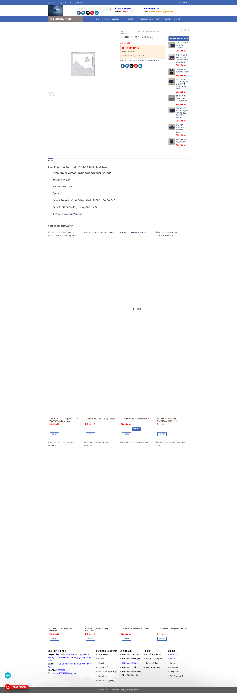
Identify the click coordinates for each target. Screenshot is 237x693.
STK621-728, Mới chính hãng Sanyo (136, 629)
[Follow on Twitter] (184, 2)
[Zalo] (7, 675)
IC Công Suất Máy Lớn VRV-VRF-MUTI (147, 60)
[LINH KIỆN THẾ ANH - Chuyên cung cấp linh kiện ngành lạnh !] (60, 10)
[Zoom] (51, 94)
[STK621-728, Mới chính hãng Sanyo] (136, 533)
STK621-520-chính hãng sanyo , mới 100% (172, 629)
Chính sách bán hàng (110, 19)
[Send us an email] (186, 2)
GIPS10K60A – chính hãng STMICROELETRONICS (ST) (167, 420)
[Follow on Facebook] (179, 2)
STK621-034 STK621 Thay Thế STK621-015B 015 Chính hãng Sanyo (63, 420)
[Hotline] (7, 687)
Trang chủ (95, 19)
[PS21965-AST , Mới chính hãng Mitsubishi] (64, 533)
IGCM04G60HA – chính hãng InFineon (101, 419)
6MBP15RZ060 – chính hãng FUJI (136, 419)
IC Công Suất (136, 31)
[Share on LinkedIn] (97, 13)
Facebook (174, 654)
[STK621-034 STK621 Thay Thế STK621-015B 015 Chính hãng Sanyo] (64, 323)
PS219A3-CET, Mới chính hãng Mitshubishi (96, 630)
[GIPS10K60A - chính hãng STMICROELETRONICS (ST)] (172, 323)
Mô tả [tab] (50, 161)
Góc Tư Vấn (128, 19)
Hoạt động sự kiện (163, 19)
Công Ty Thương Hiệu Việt (129, 690)
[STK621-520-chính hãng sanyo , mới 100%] (172, 533)
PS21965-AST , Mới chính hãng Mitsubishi (60, 630)
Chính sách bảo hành (130, 663)
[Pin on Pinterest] (92, 13)
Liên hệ (177, 19)
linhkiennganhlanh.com (71, 214)
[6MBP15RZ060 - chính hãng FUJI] (136, 323)
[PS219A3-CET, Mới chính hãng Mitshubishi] (100, 533)
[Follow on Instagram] (181, 2)
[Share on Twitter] (83, 13)
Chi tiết (54, 434)
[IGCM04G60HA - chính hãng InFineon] (100, 323)
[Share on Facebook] (79, 13)
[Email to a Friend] (88, 13)
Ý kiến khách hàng (145, 19)
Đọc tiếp (136, 429)
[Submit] (110, 9)
